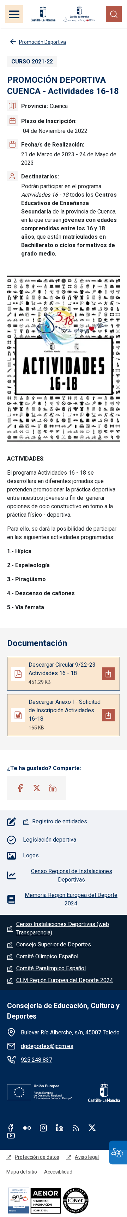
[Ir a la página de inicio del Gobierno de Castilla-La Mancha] (42, 13)
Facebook (11, 1127)
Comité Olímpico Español (47, 956)
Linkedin (60, 1127)
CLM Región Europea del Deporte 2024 (64, 980)
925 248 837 (36, 1059)
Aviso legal (87, 1157)
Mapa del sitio (21, 1172)
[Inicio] (80, 14)
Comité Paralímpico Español (51, 968)
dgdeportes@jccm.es (47, 1046)
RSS (76, 1127)
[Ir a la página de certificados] (63, 1200)
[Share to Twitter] (36, 788)
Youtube (11, 1135)
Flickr (27, 1127)
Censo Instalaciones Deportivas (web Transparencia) (62, 928)
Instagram (43, 1127)
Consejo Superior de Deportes (53, 944)
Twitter (92, 1127)
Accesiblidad (58, 1172)
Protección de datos (37, 1157)
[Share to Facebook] (20, 788)
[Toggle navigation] (14, 14)
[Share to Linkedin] (53, 788)
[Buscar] (114, 14)
